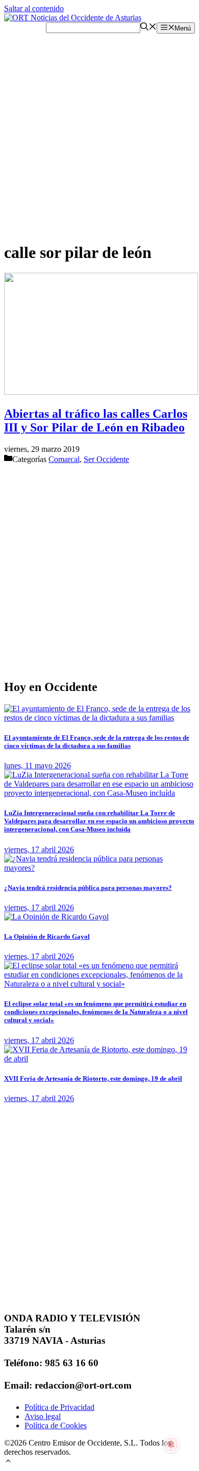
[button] (8, 1462)
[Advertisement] (99, 133)
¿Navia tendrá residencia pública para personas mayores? (88, 887)
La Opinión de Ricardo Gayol (47, 936)
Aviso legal (42, 1416)
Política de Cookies (55, 1425)
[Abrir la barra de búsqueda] (148, 27)
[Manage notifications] (171, 1444)
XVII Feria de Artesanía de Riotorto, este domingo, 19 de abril (93, 1078)
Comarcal (64, 459)
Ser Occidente (106, 459)
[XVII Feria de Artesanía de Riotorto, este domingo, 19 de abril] (99, 1058)
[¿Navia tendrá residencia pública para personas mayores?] (99, 867)
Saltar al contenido (34, 8)
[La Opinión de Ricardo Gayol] (56, 916)
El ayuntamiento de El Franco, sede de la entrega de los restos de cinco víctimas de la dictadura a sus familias (96, 741)
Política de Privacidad (59, 1407)
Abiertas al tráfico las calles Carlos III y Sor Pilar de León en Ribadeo (95, 420)
